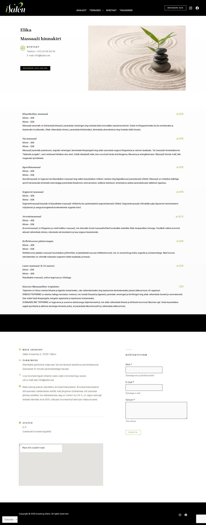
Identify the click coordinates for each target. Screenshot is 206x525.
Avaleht (81, 10)
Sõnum (130, 399)
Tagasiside (126, 10)
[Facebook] (197, 8)
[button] (102, 10)
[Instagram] (190, 8)
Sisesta (133, 432)
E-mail (130, 382)
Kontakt (111, 10)
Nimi (129, 364)
